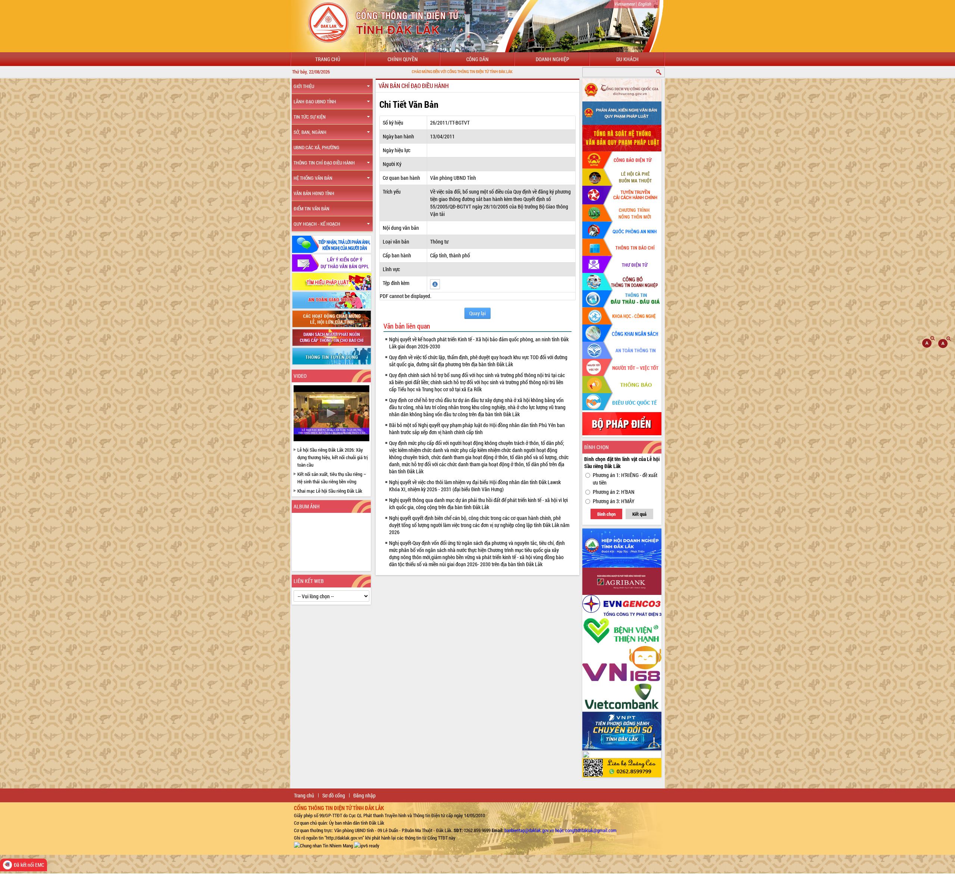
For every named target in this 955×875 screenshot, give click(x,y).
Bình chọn (606, 514)
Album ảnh (307, 506)
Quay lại (477, 313)
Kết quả (639, 514)
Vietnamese (624, 4)
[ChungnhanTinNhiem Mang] (323, 845)
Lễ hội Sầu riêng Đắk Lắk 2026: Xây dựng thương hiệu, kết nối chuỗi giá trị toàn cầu (332, 457)
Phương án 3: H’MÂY (614, 501)
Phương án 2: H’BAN (614, 491)
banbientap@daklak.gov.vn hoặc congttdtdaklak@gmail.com (560, 830)
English (644, 4)
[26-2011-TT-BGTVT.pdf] (435, 283)
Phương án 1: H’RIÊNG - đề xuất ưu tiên (625, 478)
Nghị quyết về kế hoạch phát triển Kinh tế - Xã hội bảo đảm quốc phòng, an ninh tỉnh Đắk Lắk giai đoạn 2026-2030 (479, 343)
